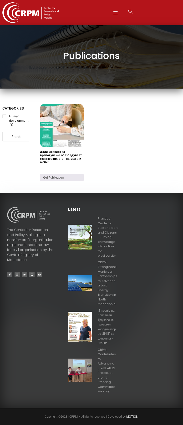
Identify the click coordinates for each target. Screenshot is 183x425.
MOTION (132, 416)
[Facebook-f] (9, 274)
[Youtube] (39, 274)
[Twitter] (24, 274)
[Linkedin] (32, 274)
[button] (116, 12)
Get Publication (53, 177)
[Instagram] (17, 274)
